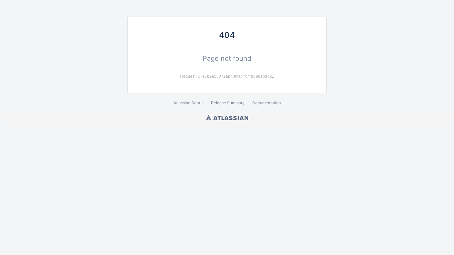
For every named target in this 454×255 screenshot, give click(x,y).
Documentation (266, 102)
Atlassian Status (188, 102)
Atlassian (227, 117)
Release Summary (228, 102)
